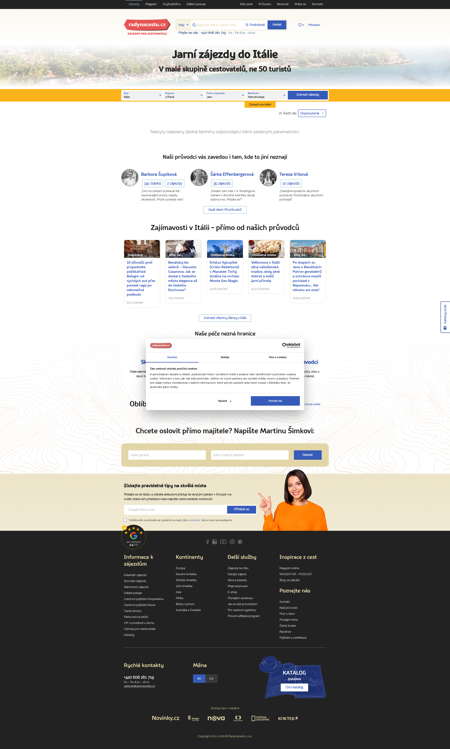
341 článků (152, 183)
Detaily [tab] (225, 357)
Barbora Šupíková (159, 174)
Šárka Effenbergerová (232, 174)
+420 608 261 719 (213, 32)
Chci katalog (294, 687)
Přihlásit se (241, 509)
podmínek (193, 520)
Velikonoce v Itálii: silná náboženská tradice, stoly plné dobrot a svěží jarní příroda (265, 272)
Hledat (277, 24)
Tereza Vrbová (293, 174)
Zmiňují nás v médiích (225, 708)
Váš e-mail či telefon (225, 450)
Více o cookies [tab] (278, 357)
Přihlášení (314, 25)
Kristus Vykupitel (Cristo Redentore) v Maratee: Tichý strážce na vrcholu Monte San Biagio (224, 272)
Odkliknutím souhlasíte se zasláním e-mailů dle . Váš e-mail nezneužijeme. (180, 520)
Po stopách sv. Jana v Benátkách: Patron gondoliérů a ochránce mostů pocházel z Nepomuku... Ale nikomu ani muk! (307, 276)
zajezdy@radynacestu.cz (139, 686)
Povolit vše (275, 400)
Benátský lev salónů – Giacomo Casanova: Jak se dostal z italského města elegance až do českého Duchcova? (182, 276)
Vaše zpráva (138, 450)
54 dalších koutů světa (306, 404)
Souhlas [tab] (172, 357)
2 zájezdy (174, 183)
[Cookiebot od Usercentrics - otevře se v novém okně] (284, 345)
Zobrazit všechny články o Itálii (225, 318)
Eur (211, 678)
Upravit (222, 400)
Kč (199, 678)
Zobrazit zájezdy (308, 94)
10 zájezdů (291, 183)
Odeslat (308, 455)
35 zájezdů (222, 183)
